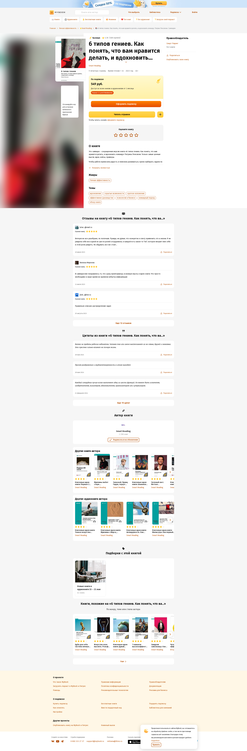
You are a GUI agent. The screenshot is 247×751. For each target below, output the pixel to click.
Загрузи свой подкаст (165, 19)
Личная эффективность (100, 180)
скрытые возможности (114, 193)
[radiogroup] (126, 135)
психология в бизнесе (126, 198)
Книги (56, 19)
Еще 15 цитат (123, 403)
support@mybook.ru (95, 741)
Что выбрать (134, 12)
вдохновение (95, 193)
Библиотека (155, 12)
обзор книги (95, 202)
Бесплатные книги (93, 19)
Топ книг (127, 19)
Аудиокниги (72, 19)
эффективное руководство (101, 198)
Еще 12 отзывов (123, 323)
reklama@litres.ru (114, 741)
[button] (170, 472)
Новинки (112, 19)
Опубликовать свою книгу (177, 59)
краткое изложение (135, 193)
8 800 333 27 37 (77, 741)
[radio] (116, 135)
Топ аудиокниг (144, 19)
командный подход (147, 198)
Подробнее (155, 741)
